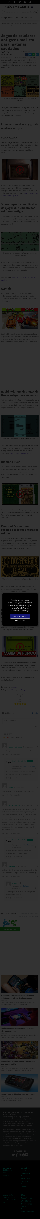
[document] (20, 609)
